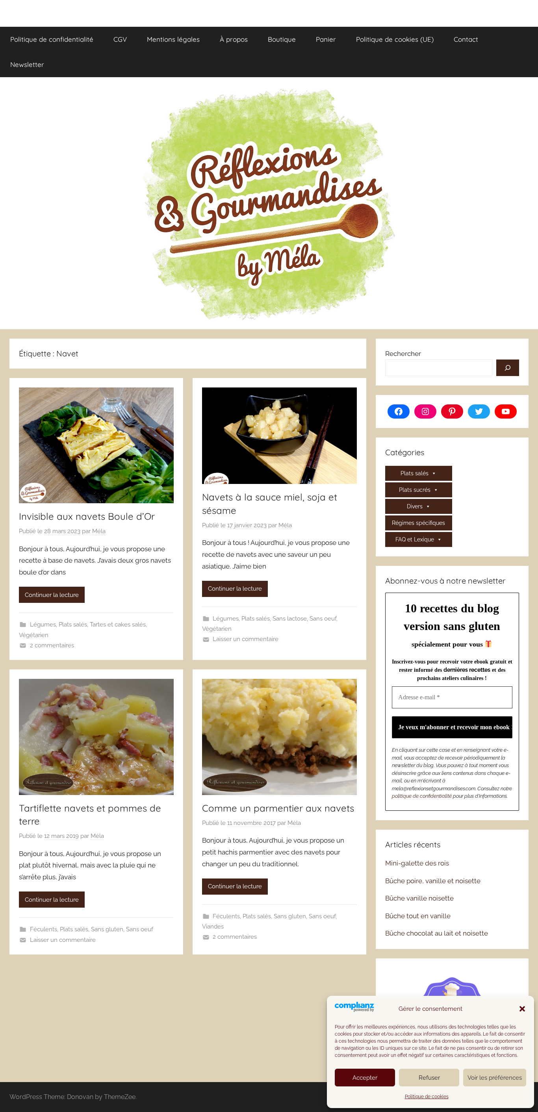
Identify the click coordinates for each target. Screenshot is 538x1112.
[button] (522, 1009)
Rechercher (403, 354)
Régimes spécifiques (418, 523)
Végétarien (33, 635)
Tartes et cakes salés (118, 624)
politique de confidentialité (422, 796)
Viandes (213, 926)
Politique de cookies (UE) (395, 39)
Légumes (43, 624)
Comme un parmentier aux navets (278, 808)
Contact (466, 39)
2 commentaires (52, 645)
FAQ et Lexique (414, 539)
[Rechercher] (507, 368)
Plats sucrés (414, 490)
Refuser (429, 1077)
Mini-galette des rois (417, 863)
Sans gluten (107, 929)
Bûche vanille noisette (419, 898)
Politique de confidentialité (51, 39)
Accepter (364, 1077)
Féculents (43, 929)
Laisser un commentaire (245, 639)
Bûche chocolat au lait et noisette (436, 933)
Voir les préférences (495, 1077)
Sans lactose (290, 618)
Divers (415, 506)
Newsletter (27, 64)
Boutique (282, 39)
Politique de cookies (427, 1096)
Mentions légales (173, 39)
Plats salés (73, 624)
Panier (326, 39)
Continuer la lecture (52, 595)
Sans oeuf (323, 618)
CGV (120, 39)
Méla (99, 531)
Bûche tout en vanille (418, 916)
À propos (234, 39)
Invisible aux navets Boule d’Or (87, 516)
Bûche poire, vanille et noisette (432, 881)
